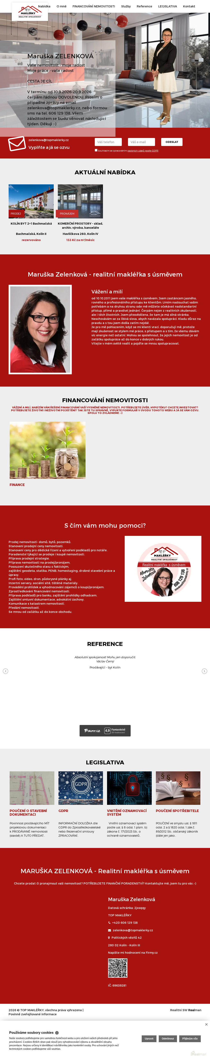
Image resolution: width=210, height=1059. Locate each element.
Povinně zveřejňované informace (33, 1014)
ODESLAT (171, 141)
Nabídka (44, 6)
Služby (126, 6)
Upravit (149, 1038)
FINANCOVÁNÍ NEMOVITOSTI (94, 6)
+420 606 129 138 (125, 922)
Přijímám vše (190, 1038)
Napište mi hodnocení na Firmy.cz (133, 952)
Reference (144, 6)
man (194, 1010)
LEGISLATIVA (167, 6)
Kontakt (189, 6)
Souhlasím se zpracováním (127, 150)
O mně (61, 6)
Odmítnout (168, 1038)
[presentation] (5, 671)
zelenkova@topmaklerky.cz (133, 930)
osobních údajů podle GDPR (143, 150)
